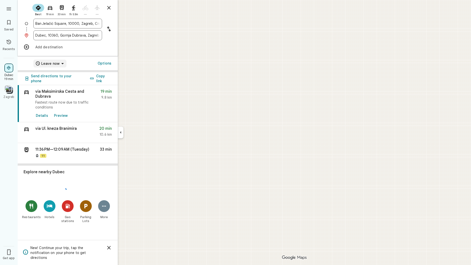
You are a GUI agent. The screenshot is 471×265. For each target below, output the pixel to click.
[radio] (38, 9)
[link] (68, 103)
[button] (68, 132)
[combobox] (67, 23)
